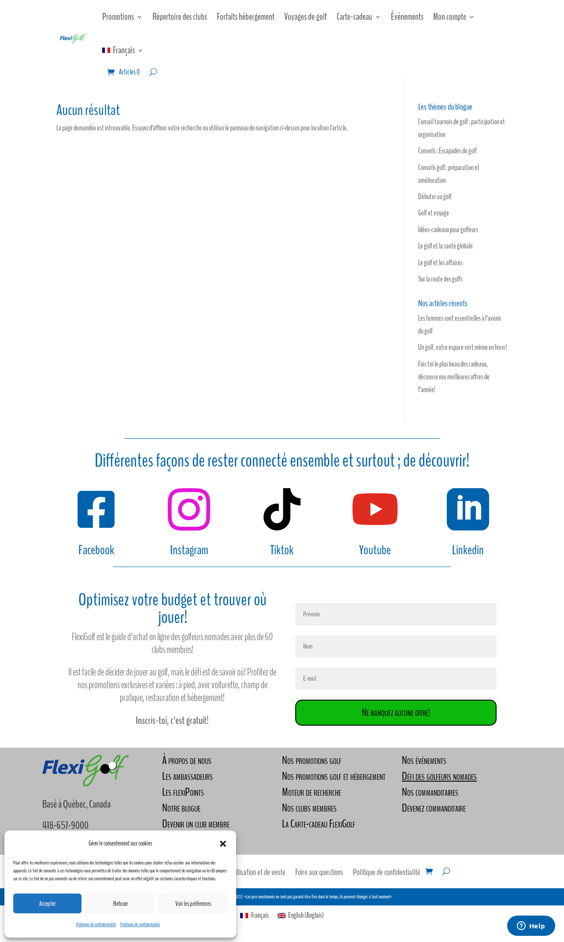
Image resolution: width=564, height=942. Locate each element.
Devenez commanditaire (434, 808)
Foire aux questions (319, 873)
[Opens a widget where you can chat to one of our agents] (531, 927)
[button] (223, 843)
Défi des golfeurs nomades (439, 776)
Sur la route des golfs (440, 279)
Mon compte (449, 17)
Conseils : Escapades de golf (447, 151)
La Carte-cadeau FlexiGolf (318, 823)
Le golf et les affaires (440, 263)
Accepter (47, 903)
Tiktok (281, 550)
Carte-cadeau (354, 17)
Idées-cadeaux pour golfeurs (448, 230)
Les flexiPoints (183, 792)
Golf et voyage (433, 213)
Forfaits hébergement (246, 17)
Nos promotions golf (311, 760)
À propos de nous (187, 760)
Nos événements (424, 760)
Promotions (118, 17)
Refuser (120, 903)
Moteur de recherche (311, 792)
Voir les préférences (193, 903)
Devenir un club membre (196, 823)
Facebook (96, 550)
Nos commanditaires (430, 792)
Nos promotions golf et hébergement (334, 776)
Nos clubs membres (309, 808)
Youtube (375, 550)
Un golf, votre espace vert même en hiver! (462, 347)
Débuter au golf (435, 197)
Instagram (189, 550)
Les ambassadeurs (187, 776)
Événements (407, 17)
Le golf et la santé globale (445, 246)
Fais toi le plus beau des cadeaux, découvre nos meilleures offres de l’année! (454, 377)
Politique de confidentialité (96, 924)
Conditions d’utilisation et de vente (242, 873)
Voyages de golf (305, 17)
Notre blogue (181, 808)
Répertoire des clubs (179, 17)
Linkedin (468, 550)
